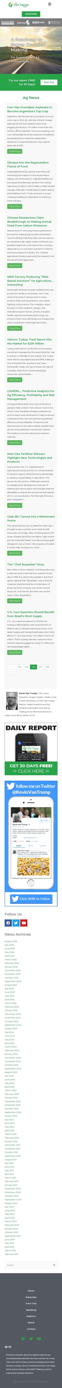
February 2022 (12, 1138)
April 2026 (9, 956)
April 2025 (9, 999)
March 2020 (11, 1221)
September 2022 (13, 1112)
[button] (31, 14)
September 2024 (13, 1025)
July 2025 (9, 988)
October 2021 (11, 1152)
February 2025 (12, 1007)
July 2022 (9, 1119)
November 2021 (12, 1148)
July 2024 (9, 1032)
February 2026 (12, 963)
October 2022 (11, 1108)
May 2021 (9, 1170)
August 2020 (11, 1203)
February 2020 (12, 1225)
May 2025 (9, 996)
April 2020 (10, 1218)
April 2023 (9, 1087)
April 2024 (10, 1043)
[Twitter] (16, 923)
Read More (14, 151)
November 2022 (13, 1105)
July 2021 (9, 1163)
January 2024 (11, 1054)
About (31, 1322)
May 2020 (10, 1214)
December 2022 (13, 1101)
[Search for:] (31, 1265)
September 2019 (13, 1236)
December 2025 (13, 970)
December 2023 (13, 1058)
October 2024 (11, 1021)
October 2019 (11, 1232)
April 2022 (9, 1130)
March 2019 (10, 1250)
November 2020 (13, 1192)
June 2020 (10, 1210)
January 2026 (11, 967)
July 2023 (9, 1076)
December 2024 (13, 1014)
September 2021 (13, 1156)
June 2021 (9, 1167)
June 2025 (10, 992)
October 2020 (12, 1196)
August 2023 (11, 1072)
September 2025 (13, 981)
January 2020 (11, 1229)
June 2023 (10, 1079)
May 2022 (9, 1127)
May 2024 (9, 1039)
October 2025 (11, 978)
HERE (32, 715)
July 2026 (9, 945)
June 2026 (10, 948)
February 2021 (11, 1181)
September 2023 (13, 1068)
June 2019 (9, 1239)
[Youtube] (23, 923)
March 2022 (10, 1134)
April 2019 (9, 1247)
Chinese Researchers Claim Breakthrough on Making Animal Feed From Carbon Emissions (29, 221)
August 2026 (11, 941)
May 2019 (9, 1243)
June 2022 (10, 1123)
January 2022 (11, 1141)
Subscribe (31, 1297)
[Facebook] (8, 923)
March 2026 (10, 959)
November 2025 (13, 974)
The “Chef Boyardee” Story (25, 564)
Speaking (31, 1310)
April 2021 (9, 1174)
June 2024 (10, 1036)
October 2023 (11, 1065)
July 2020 (9, 1207)
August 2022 (11, 1116)
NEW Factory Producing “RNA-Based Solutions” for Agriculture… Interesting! (30, 280)
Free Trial (31, 1303)
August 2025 (11, 985)
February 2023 (12, 1094)
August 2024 (11, 1028)
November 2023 (13, 1061)
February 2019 (11, 1254)
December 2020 (13, 1188)
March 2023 (10, 1090)
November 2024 (13, 1017)
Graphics (31, 1316)
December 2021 (12, 1145)
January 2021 (11, 1185)
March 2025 (10, 1003)
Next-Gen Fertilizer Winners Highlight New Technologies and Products (29, 457)
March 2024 (11, 1047)
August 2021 (11, 1159)
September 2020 (13, 1199)
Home (31, 1291)
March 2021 (10, 1178)
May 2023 (9, 1083)
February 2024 (12, 1050)
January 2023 (11, 1098)
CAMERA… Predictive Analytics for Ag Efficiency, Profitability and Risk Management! (31, 395)
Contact (31, 1329)
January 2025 (11, 1010)
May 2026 (9, 952)
